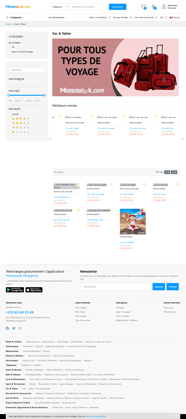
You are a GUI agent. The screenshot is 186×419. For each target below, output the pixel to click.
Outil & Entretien (116, 398)
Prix (167, 172)
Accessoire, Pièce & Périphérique (81, 346)
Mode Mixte (62, 341)
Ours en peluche (127, 242)
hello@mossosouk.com (16, 320)
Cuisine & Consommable (63, 355)
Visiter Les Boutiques (98, 17)
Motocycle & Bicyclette (33, 398)
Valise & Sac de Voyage (22, 51)
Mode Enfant (76, 341)
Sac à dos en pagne (95, 128)
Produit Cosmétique (34, 369)
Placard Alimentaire (31, 351)
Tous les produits (82, 320)
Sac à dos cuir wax (127, 128)
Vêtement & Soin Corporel (56, 374)
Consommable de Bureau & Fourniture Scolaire (86, 379)
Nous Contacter (123, 316)
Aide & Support (123, 312)
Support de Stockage (54, 346)
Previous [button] (50, 137)
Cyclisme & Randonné (85, 384)
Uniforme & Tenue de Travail (98, 341)
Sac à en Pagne (62, 128)
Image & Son (28, 360)
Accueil (9, 24)
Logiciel (39, 346)
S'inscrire (172, 8)
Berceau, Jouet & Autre (81, 374)
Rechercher (117, 7)
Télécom (87, 360)
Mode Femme (48, 341)
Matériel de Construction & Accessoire (84, 393)
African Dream (93, 123)
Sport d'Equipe (66, 384)
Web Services (170, 312)
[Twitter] (13, 328)
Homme (159, 286)
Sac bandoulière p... (62, 197)
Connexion (172, 5)
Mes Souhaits (81, 316)
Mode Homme (32, 341)
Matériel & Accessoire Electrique (50, 393)
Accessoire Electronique (70, 360)
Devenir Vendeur (120, 17)
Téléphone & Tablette (31, 365)
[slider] (9, 95)
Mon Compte (80, 307)
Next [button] (182, 137)
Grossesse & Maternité (104, 374)
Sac (13, 46)
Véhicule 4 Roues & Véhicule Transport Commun (68, 398)
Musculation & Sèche (47, 384)
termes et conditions (95, 416)
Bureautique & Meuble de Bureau (124, 379)
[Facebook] (7, 328)
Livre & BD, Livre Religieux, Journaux (46, 379)
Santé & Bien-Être (54, 369)
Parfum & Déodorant (74, 369)
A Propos (120, 307)
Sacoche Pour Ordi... (96, 220)
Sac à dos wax (157, 128)
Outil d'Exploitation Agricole (47, 402)
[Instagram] (20, 328)
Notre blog (168, 307)
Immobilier (94, 407)
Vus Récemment (56, 17)
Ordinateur (27, 346)
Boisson (46, 351)
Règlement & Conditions (127, 320)
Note (173, 172)
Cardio (32, 384)
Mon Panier (80, 312)
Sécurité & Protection (47, 360)
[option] (68, 126)
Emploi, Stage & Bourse (75, 407)
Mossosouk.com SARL (64, 123)
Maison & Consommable (39, 355)
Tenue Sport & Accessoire (110, 384)
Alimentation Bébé (33, 374)
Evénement (57, 407)
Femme (173, 286)
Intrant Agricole (69, 402)
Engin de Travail (99, 398)
